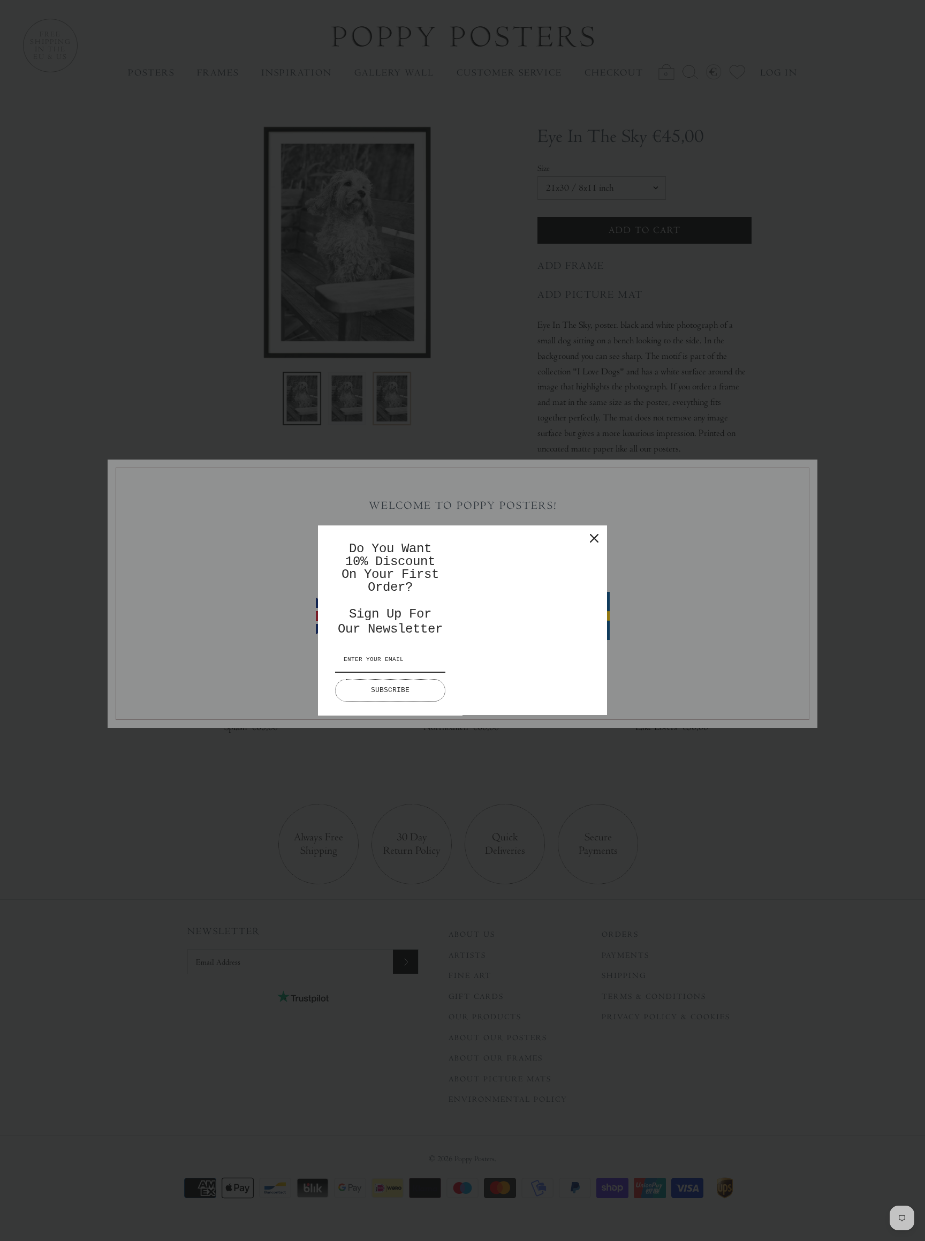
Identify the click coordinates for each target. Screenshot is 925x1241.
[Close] (594, 538)
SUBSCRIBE (390, 690)
